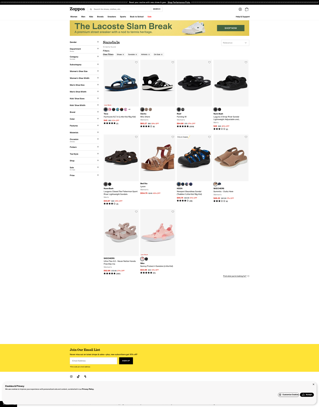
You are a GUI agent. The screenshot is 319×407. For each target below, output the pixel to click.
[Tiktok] (78, 376)
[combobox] (119, 9)
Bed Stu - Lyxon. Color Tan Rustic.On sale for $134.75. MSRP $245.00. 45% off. (157, 169)
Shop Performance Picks (179, 2)
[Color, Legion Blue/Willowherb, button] (187, 184)
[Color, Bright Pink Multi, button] (126, 109)
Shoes (119, 54)
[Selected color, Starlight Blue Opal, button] (106, 109)
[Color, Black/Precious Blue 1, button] (183, 184)
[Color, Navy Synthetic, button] (146, 109)
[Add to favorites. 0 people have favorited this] (136, 62)
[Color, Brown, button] (219, 109)
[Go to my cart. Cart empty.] (246, 9)
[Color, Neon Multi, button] (122, 109)
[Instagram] (71, 376)
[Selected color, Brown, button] (106, 184)
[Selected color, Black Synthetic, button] (142, 109)
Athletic (144, 54)
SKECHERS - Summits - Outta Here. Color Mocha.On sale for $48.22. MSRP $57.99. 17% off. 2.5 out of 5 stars (231, 169)
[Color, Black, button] (110, 184)
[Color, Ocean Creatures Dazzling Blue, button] (118, 109)
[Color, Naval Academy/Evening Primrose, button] (191, 184)
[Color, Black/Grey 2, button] (183, 109)
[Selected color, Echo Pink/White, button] (142, 259)
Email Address (78, 361)
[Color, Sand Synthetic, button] (150, 109)
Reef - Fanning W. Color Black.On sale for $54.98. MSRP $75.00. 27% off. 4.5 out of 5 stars (194, 95)
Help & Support (243, 16)
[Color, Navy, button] (219, 184)
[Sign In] (240, 9)
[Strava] (85, 376)
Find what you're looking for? (234, 276)
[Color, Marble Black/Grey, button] (114, 109)
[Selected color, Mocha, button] (215, 184)
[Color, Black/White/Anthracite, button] (146, 259)
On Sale (157, 54)
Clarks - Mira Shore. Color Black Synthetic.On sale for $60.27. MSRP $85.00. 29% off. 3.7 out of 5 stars (157, 95)
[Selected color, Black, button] (179, 109)
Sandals (131, 54)
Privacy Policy (88, 389)
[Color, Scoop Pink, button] (110, 109)
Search (156, 9)
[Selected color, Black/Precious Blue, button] (179, 184)
